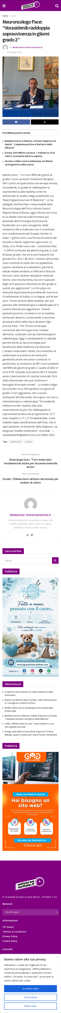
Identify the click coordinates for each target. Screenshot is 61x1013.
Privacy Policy (10, 936)
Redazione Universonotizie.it (28, 47)
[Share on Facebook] (16, 122)
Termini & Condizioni (14, 931)
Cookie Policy (9, 940)
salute (29, 441)
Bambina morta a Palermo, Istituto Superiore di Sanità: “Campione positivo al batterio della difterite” (30, 144)
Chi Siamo (8, 926)
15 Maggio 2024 (14, 52)
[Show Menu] (4, 5)
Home (5, 16)
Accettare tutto (31, 988)
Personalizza (30, 997)
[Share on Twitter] (45, 122)
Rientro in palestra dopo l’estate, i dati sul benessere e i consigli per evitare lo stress (31, 701)
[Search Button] (57, 5)
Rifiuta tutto (30, 1006)
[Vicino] (58, 957)
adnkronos (16, 441)
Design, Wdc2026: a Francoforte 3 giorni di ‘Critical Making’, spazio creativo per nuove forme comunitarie (31, 733)
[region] (30, 983)
